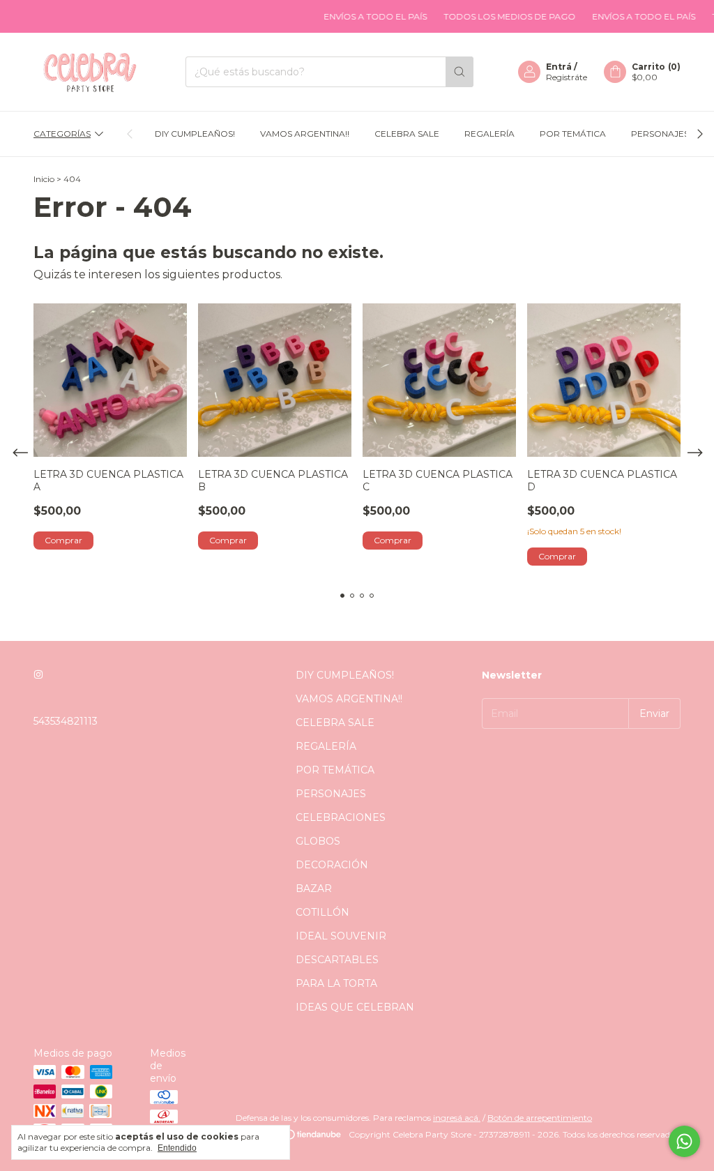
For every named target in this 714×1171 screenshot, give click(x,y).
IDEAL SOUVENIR (341, 936)
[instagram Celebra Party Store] (38, 675)
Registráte (566, 77)
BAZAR (314, 888)
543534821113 (65, 721)
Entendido (177, 1148)
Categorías (62, 133)
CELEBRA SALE (406, 133)
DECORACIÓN (332, 865)
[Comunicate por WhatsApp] (684, 1141)
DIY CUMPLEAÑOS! (195, 133)
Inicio (43, 179)
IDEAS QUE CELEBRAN (355, 1007)
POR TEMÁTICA (573, 133)
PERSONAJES (660, 133)
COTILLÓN (322, 912)
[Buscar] (459, 71)
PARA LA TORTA (336, 983)
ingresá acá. (456, 1117)
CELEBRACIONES (341, 817)
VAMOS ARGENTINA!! (304, 133)
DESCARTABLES (337, 959)
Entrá (559, 66)
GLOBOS (318, 841)
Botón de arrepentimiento (539, 1117)
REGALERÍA (489, 133)
